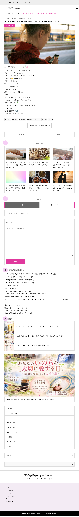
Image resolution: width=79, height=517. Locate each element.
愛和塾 (9, 446)
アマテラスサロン (12, 413)
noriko (23, 18)
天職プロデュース (12, 432)
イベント (9, 418)
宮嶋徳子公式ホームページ (39, 475)
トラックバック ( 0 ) (57, 205)
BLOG (7, 499)
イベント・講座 (10, 496)
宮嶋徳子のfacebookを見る (26, 277)
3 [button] (41, 395)
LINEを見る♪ (29, 313)
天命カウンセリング (13, 427)
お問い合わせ (9, 502)
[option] (39, 378)
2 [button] (39, 395)
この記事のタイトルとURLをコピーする (39, 125)
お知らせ (9, 408)
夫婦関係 (9, 437)
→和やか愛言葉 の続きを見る (13, 114)
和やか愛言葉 (11, 423)
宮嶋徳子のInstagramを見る (28, 280)
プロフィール (9, 490)
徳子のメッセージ (12, 442)
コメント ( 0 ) (22, 205)
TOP (7, 488)
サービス (8, 493)
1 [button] (37, 395)
